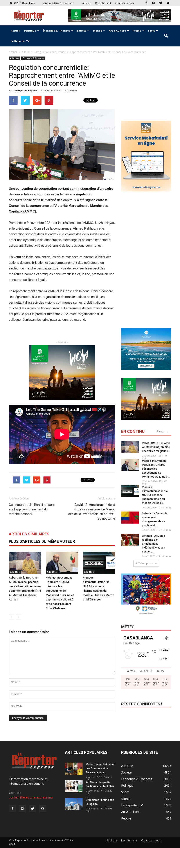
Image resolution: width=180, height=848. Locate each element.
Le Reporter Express (25, 90)
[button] (166, 36)
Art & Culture (117, 30)
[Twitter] (160, 3)
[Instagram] (153, 3)
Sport (151, 30)
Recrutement (103, 3)
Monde (97, 30)
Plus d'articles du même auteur (42, 541)
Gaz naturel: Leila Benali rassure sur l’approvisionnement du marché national (32, 509)
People (137, 30)
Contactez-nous (124, 3)
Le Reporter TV (20, 41)
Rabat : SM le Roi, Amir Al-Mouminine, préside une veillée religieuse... (156, 447)
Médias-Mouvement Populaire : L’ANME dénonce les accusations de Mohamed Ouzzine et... (156, 468)
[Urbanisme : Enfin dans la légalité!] (74, 804)
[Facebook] (146, 3)
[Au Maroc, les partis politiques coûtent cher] (74, 786)
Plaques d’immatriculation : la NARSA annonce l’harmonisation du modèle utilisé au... (155, 495)
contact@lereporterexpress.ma (31, 797)
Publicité (86, 3)
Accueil (15, 30)
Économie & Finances (56, 30)
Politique (30, 30)
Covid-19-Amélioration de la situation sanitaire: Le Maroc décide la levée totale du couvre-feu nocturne (91, 511)
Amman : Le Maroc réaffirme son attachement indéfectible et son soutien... (153, 543)
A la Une (14, 58)
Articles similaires (29, 534)
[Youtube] (168, 3)
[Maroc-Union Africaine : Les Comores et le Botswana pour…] (74, 769)
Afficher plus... (144, 563)
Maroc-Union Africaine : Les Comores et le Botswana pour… (100, 768)
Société (81, 30)
